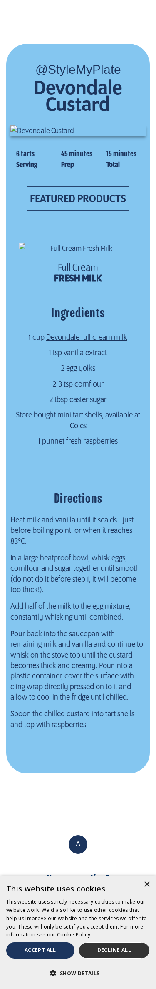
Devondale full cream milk (86, 336)
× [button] (147, 884)
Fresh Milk (78, 273)
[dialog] (78, 932)
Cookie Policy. (74, 934)
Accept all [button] (40, 950)
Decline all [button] (114, 950)
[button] (78, 973)
